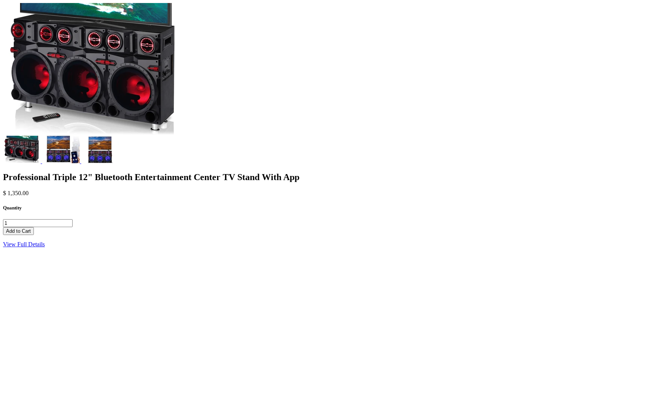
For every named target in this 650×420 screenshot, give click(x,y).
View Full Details (24, 244)
